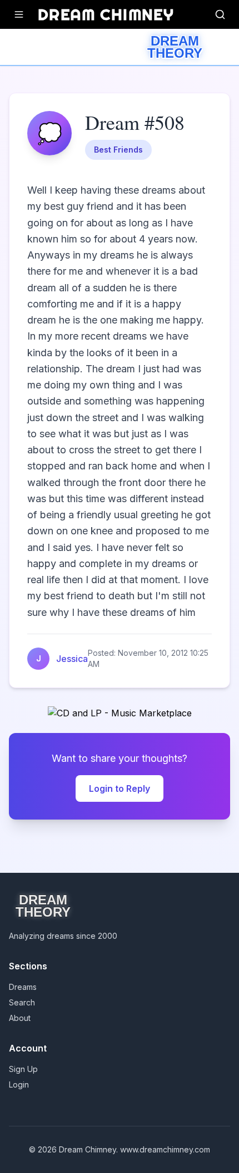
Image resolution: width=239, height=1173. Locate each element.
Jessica (72, 658)
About (20, 1018)
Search (22, 1002)
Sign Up (23, 1069)
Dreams (23, 987)
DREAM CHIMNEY (106, 14)
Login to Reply (119, 788)
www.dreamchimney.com (165, 1149)
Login (19, 1084)
